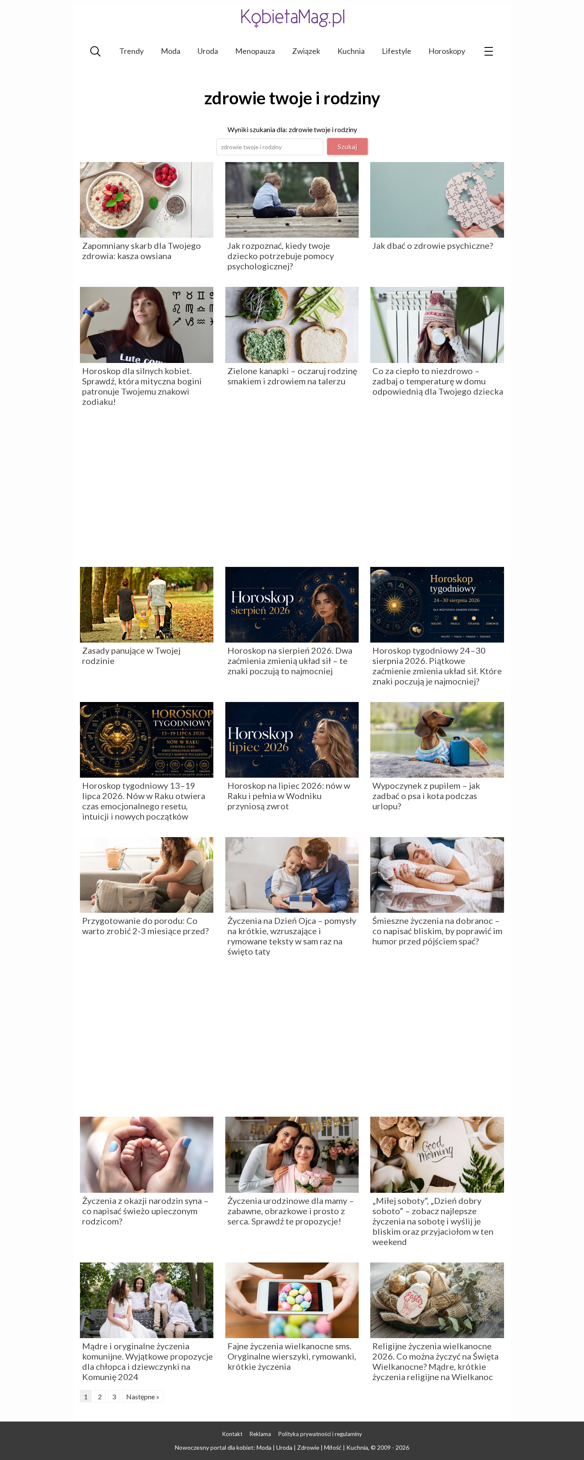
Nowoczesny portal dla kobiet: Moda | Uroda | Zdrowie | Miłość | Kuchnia (271, 1447)
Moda (170, 51)
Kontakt (232, 1434)
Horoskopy (446, 51)
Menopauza (255, 51)
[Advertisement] (292, 490)
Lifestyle (396, 51)
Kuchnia (351, 51)
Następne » (142, 1396)
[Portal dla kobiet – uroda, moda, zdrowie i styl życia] (292, 18)
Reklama (260, 1434)
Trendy (131, 51)
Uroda (208, 51)
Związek (306, 51)
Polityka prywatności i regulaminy (320, 1434)
